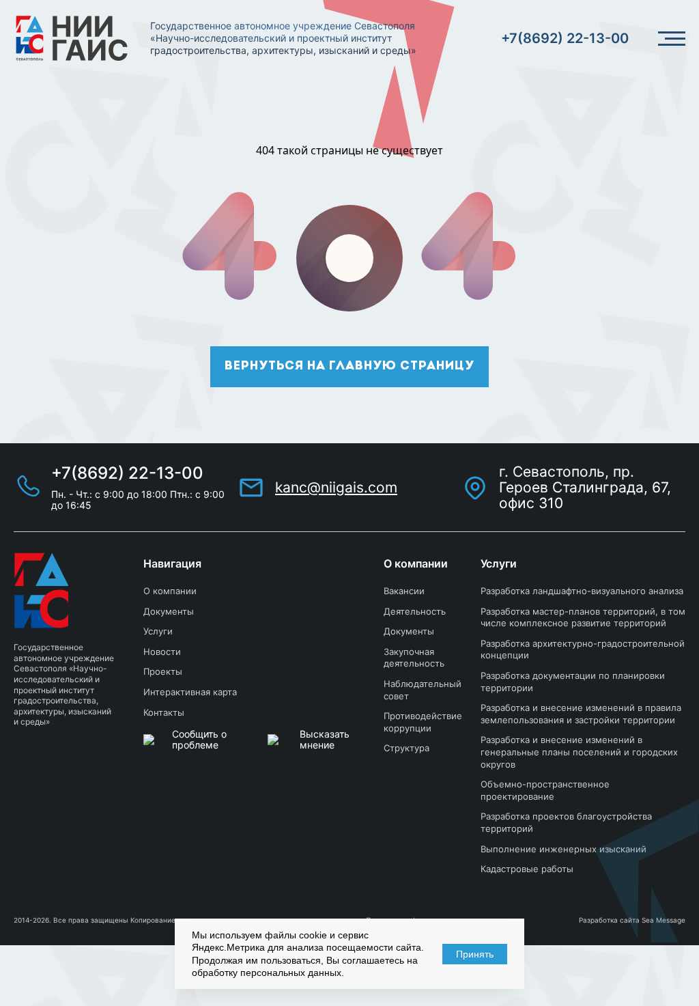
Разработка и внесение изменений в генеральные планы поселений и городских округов (579, 751)
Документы (168, 611)
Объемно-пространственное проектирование (545, 790)
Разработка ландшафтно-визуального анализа (582, 590)
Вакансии (404, 590)
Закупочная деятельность (414, 657)
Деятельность (415, 611)
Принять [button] (475, 954)
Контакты (163, 712)
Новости (162, 651)
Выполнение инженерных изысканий (563, 848)
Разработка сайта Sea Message (632, 920)
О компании (170, 590)
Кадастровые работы (527, 868)
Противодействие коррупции (423, 721)
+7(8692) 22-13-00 (565, 38)
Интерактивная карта (190, 691)
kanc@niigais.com (336, 487)
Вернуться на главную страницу (349, 367)
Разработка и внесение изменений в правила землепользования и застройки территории (581, 713)
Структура (406, 747)
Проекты (162, 671)
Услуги (158, 631)
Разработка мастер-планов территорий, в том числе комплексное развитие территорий (583, 617)
